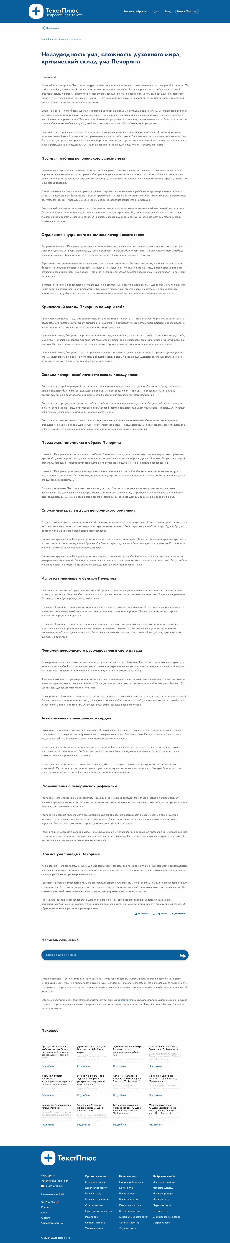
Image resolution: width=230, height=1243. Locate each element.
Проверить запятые (130, 1211)
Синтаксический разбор (167, 1217)
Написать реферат (163, 1193)
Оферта (45, 1218)
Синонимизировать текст (133, 1217)
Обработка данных (52, 1223)
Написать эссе (161, 1199)
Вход (167, 11)
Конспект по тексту (96, 1188)
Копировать (143, 913)
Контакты (46, 1207)
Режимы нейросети (135, 11)
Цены (155, 11)
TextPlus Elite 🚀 (50, 1202)
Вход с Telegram (187, 11)
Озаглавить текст (94, 1205)
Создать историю (95, 1222)
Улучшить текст (127, 1228)
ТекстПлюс (47, 39)
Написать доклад (163, 1188)
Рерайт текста (160, 1211)
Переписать (162, 913)
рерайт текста (125, 1000)
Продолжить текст (97, 1176)
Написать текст (128, 1176)
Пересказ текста (162, 1205)
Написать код (93, 1193)
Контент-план (126, 1188)
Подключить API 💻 (52, 1194)
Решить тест (91, 1217)
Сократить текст (161, 1222)
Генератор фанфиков (131, 1182)
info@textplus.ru (54, 1186)
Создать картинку (129, 1222)
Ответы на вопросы (130, 1205)
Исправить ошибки (164, 1182)
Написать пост (127, 1193)
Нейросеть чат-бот (164, 1176)
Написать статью (128, 1199)
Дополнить (180, 913)
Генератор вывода (95, 1182)
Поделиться (52, 28)
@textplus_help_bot (57, 1181)
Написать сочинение (69, 39)
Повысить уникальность (98, 1211)
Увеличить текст (94, 1228)
